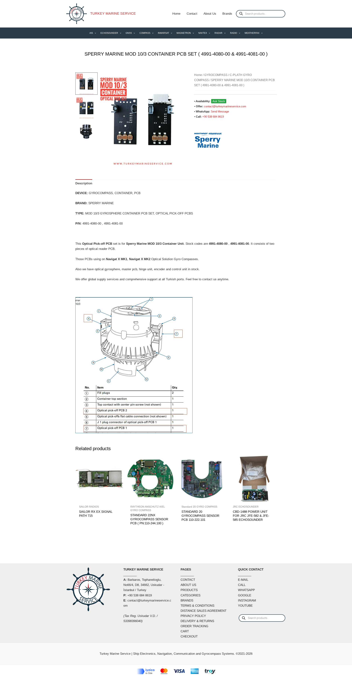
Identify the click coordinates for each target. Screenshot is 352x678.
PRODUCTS (189, 590)
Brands (227, 13)
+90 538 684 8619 (213, 116)
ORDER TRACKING (194, 626)
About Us (209, 13)
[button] (94, 33)
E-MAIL (243, 580)
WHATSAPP (246, 590)
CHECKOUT (189, 636)
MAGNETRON (184, 33)
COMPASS (145, 33)
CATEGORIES (190, 595)
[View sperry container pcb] (86, 84)
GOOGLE (244, 595)
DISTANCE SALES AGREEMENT (203, 611)
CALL (241, 585)
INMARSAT (163, 33)
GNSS (129, 33)
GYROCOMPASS (216, 74)
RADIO (233, 33)
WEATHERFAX (252, 33)
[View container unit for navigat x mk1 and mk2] (86, 132)
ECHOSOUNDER (109, 33)
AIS (91, 33)
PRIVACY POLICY (193, 616)
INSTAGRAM (247, 600)
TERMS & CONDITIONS (197, 605)
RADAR (218, 33)
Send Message (220, 111)
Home (176, 13)
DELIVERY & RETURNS (197, 621)
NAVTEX (202, 33)
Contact (192, 13)
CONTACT (188, 580)
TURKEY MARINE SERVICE (113, 13)
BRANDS (187, 600)
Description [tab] (83, 183)
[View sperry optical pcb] (86, 108)
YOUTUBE (245, 605)
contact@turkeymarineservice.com (225, 106)
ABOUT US (188, 585)
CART (185, 631)
